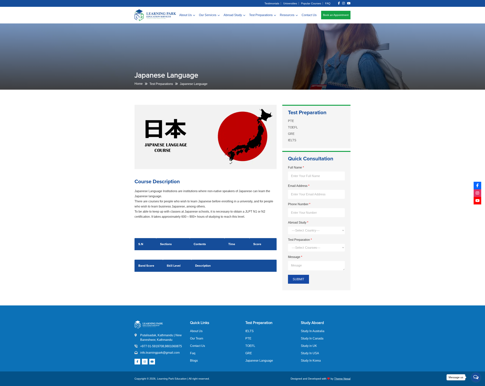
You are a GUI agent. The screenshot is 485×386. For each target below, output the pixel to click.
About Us (185, 15)
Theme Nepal (342, 378)
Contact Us (309, 15)
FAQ (327, 3)
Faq (192, 353)
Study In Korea (311, 360)
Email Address (298, 185)
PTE (291, 120)
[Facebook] (477, 185)
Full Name (296, 167)
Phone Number (299, 204)
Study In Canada (312, 338)
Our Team (196, 338)
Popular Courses (311, 3)
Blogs (194, 360)
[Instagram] (477, 193)
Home (139, 83)
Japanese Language (259, 360)
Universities (290, 3)
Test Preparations (261, 15)
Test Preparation (300, 239)
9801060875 (173, 346)
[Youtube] (477, 200)
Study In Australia (312, 331)
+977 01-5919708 (152, 346)
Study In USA (310, 353)
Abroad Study (233, 15)
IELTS (292, 140)
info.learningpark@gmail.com (160, 352)
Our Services (207, 15)
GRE (291, 133)
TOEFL (293, 127)
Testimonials (271, 3)
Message (295, 257)
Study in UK (309, 345)
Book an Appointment (336, 14)
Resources (287, 15)
